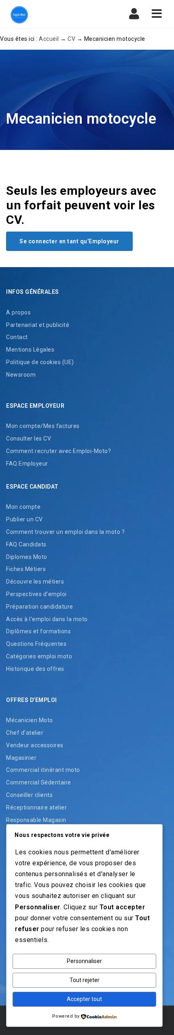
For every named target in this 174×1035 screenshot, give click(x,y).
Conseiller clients (29, 795)
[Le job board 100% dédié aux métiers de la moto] (18, 14)
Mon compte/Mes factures (43, 426)
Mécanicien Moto (29, 720)
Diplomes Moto (26, 557)
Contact (17, 337)
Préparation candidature (39, 606)
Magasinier (21, 758)
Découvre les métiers (35, 581)
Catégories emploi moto (39, 656)
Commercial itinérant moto (43, 770)
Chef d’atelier (24, 732)
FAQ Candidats (26, 544)
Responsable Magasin (36, 820)
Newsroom (21, 374)
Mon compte (23, 507)
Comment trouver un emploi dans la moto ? (65, 532)
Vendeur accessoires (35, 745)
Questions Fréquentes (36, 644)
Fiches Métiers (26, 569)
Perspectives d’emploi (36, 594)
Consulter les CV (28, 438)
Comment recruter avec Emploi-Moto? (58, 451)
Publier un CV (24, 519)
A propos (18, 312)
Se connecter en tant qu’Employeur (69, 241)
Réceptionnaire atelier (36, 807)
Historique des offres (35, 669)
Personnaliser (84, 961)
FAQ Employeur (27, 463)
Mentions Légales (30, 349)
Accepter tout (84, 999)
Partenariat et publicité (37, 325)
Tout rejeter (85, 980)
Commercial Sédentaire (38, 782)
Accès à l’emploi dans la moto (47, 619)
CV (71, 39)
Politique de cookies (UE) (40, 362)
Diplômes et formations (38, 631)
